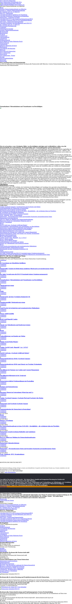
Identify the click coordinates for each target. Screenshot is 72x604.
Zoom (1, 250)
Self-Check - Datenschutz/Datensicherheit (11, 22)
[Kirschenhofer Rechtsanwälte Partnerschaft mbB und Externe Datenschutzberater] (10, 3)
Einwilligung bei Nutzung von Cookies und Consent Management (18, 232)
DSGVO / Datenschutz (6, 13)
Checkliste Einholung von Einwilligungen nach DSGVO (16, 23)
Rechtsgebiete (4, 33)
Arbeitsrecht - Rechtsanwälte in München (11, 569)
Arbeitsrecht (3, 38)
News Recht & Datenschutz (7, 51)
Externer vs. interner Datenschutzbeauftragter (12, 10)
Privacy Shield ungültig (6, 239)
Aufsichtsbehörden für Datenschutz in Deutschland (14, 208)
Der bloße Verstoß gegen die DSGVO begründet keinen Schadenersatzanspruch (22, 253)
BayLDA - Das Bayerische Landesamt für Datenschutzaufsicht (17, 565)
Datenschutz (3, 61)
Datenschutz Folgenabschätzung (9, 218)
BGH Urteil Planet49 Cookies (8, 236)
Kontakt (2, 57)
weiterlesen (3, 260)
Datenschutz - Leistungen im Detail (10, 17)
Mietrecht (2, 50)
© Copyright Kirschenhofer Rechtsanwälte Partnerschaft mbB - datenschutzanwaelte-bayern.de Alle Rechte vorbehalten (26, 598)
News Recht (3, 54)
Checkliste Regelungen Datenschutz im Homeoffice (14, 16)
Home (1, 7)
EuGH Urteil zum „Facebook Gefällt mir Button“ (13, 225)
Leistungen (3, 27)
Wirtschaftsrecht (4, 43)
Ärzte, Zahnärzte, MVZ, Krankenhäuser (11, 215)
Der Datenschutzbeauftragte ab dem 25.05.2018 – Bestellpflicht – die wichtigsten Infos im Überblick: (28, 211)
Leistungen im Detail (6, 516)
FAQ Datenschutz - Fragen (7, 55)
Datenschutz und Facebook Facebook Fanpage (13, 209)
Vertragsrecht (3, 44)
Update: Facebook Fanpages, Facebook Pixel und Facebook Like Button (20, 207)
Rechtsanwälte (4, 31)
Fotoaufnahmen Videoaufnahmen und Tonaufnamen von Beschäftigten (19, 226)
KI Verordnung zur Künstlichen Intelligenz (12, 212)
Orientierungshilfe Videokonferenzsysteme (12, 247)
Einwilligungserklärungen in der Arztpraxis (12, 230)
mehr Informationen (10, 472)
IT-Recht (2, 34)
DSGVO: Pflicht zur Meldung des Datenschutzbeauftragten (16, 219)
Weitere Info (3, 486)
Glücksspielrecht (4, 37)
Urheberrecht (3, 36)
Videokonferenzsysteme (6, 252)
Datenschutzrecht (5, 562)
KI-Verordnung (4, 572)
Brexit (1, 223)
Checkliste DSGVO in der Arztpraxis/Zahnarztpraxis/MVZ (16, 19)
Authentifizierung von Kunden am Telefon (12, 242)
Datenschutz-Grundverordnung (8, 561)
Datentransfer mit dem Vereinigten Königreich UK (14, 249)
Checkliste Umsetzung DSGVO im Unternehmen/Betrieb (16, 20)
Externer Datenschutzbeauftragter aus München (13, 9)
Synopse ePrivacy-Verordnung (8, 570)
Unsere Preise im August (7, 500)
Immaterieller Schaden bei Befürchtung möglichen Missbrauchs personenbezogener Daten (25, 254)
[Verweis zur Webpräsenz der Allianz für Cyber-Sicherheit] (13, 587)
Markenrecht (3, 47)
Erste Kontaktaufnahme (6, 58)
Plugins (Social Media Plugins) (8, 240)
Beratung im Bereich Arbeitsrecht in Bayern (12, 566)
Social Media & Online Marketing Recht (11, 41)
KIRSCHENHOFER (12, 5)
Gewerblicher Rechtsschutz (7, 48)
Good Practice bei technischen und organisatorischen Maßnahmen (18, 246)
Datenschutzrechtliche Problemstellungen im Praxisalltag (15, 229)
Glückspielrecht (4, 533)
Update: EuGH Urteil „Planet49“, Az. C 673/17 (13, 237)
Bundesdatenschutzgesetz (7, 563)
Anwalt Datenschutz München (8, 509)
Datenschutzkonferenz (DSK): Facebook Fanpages (14, 214)
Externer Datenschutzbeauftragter (9, 30)
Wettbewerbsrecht (5, 40)
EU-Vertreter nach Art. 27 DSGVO (10, 12)
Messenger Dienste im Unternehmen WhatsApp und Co (15, 221)
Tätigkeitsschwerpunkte (6, 29)
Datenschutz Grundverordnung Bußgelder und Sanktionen (16, 228)
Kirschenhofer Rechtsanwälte (8, 26)
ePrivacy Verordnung (6, 222)
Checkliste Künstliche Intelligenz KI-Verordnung (13, 14)
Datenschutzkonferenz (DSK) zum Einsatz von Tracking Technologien (19, 233)
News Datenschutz (5, 52)
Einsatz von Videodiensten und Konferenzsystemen (14, 243)
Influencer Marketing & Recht (8, 45)
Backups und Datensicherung (8, 235)
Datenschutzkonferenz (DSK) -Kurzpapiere (12, 568)
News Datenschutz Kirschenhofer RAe (11, 2)
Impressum (3, 59)
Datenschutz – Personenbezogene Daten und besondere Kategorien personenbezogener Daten (26, 216)
